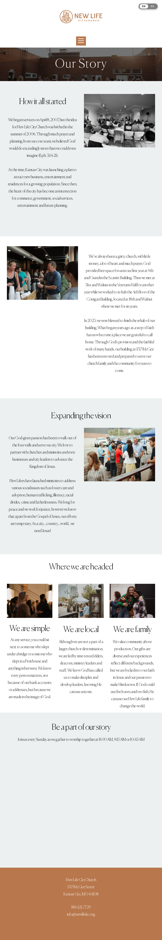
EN (144, 6)
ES (152, 6)
